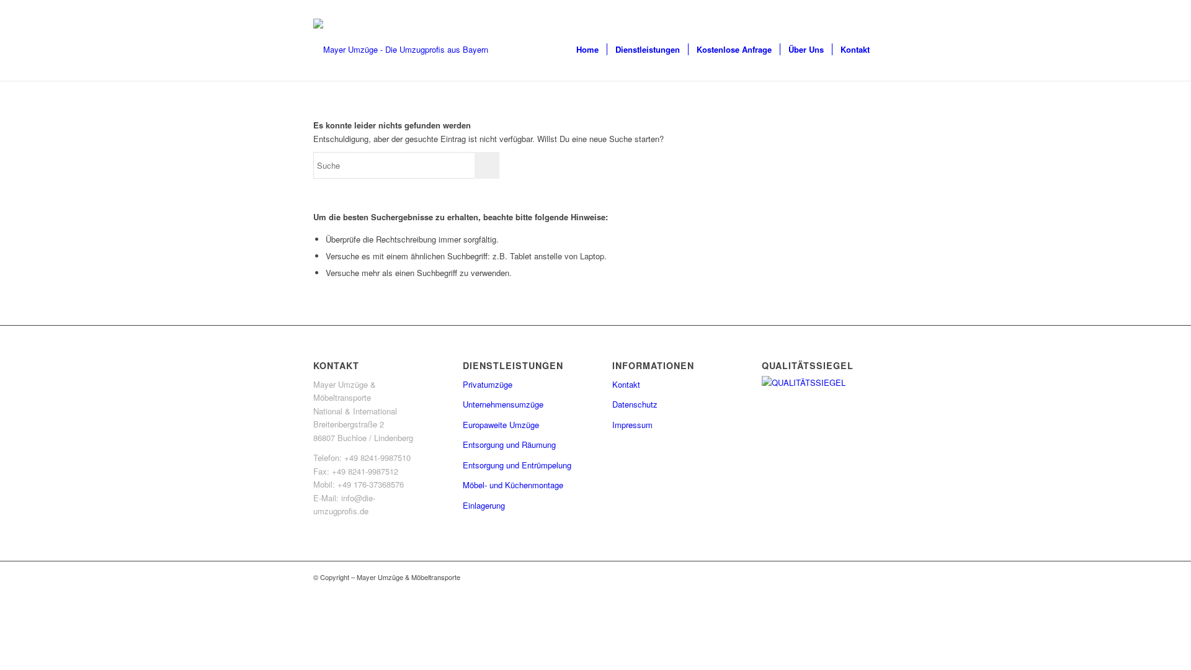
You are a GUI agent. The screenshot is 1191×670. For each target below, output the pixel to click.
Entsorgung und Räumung (509, 444)
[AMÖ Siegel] (820, 382)
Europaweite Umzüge (501, 425)
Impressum (632, 425)
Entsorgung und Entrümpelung (517, 465)
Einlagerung (484, 505)
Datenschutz (635, 404)
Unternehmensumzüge (503, 404)
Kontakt (626, 384)
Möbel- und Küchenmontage (513, 485)
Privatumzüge (487, 384)
